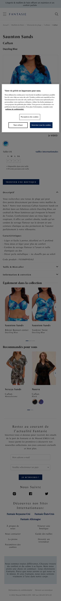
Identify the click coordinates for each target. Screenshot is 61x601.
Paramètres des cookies (30, 117)
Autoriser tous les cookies (41, 125)
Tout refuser (18, 125)
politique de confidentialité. (14, 109)
